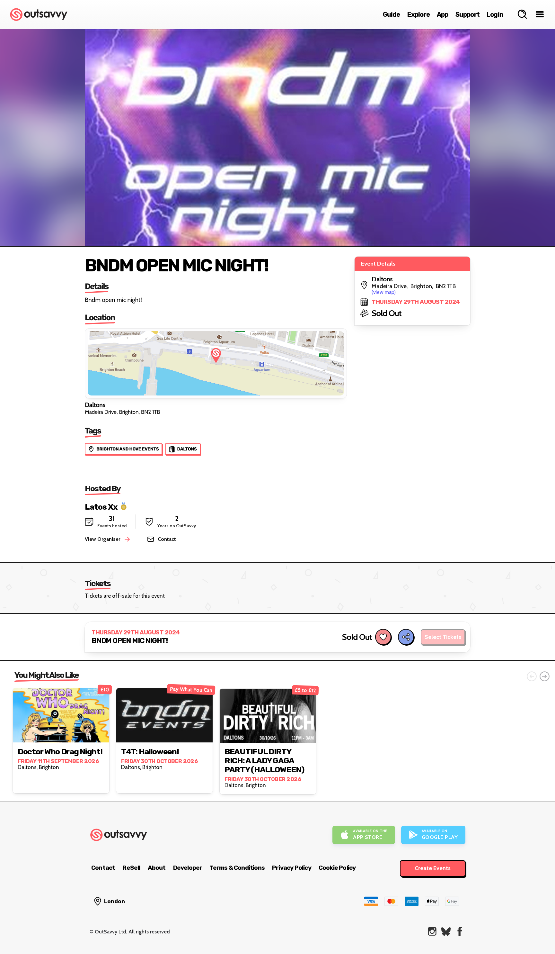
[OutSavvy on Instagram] (432, 931)
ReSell (131, 867)
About (157, 867)
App (442, 14)
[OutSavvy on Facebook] (459, 931)
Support (467, 14)
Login (495, 14)
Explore (418, 14)
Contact (103, 867)
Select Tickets (443, 637)
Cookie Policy (337, 867)
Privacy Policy (291, 867)
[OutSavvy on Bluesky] (446, 931)
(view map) (384, 292)
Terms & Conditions (237, 867)
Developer (187, 867)
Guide (391, 14)
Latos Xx (101, 506)
